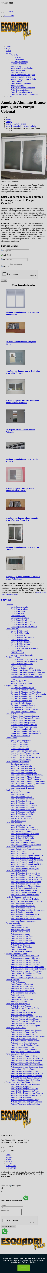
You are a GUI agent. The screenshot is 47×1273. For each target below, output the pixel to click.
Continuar (23, 1268)
